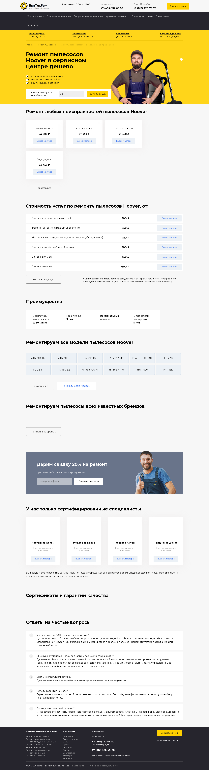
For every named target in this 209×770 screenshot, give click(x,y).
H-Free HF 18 (116, 369)
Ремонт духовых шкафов (38, 750)
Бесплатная (122, 33)
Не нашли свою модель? (76, 386)
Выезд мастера (70, 739)
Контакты (32, 25)
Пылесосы (138, 16)
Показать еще (40, 386)
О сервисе (68, 736)
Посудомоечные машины (88, 16)
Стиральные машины (59, 16)
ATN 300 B (64, 358)
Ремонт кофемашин (35, 753)
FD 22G (168, 358)
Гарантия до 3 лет (170, 33)
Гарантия (67, 747)
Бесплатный (79, 33)
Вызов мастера (44, 141)
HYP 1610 (168, 369)
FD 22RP (38, 369)
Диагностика (69, 753)
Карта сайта (78, 766)
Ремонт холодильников (37, 736)
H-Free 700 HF (90, 369)
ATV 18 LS (90, 358)
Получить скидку (97, 94)
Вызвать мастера (89, 481)
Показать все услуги (43, 279)
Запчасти (67, 750)
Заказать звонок (178, 6)
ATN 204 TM (38, 358)
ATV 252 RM (116, 358)
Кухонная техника (115, 16)
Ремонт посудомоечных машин (41, 742)
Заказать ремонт (169, 733)
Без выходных (37, 33)
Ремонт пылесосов (35, 756)
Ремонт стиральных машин (39, 739)
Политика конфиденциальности (102, 766)
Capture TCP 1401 (142, 358)
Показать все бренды (43, 431)
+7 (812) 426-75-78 (145, 8)
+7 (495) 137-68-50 (112, 8)
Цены (150, 16)
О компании (162, 16)
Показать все (43, 188)
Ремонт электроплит (36, 747)
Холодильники (35, 16)
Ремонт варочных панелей (39, 744)
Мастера (67, 756)
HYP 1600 (142, 369)
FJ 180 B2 (64, 369)
